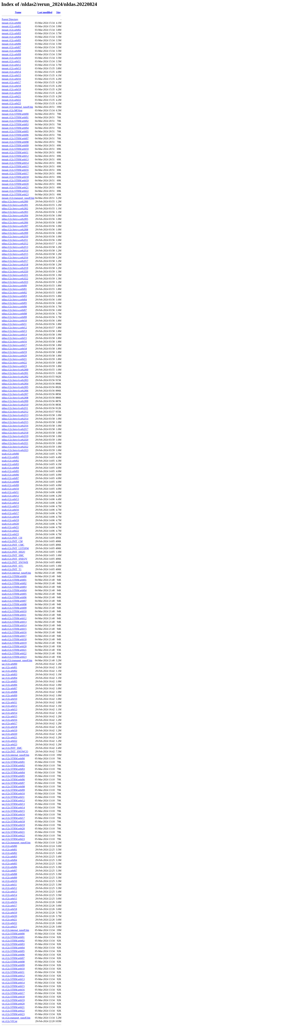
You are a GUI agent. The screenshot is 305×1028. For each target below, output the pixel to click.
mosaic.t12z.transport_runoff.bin (18, 198)
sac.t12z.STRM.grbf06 (13, 779)
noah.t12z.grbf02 (10, 460)
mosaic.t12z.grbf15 (11, 75)
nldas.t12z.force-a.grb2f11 (15, 240)
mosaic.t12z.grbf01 (11, 26)
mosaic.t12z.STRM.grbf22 (15, 191)
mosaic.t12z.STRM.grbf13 (15, 159)
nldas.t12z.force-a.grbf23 (14, 366)
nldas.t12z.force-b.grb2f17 (15, 429)
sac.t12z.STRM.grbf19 (13, 825)
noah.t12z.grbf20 (10, 523)
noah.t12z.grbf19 (10, 520)
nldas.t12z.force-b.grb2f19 (15, 436)
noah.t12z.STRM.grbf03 (14, 586)
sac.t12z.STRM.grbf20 (13, 828)
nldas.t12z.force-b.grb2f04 (15, 383)
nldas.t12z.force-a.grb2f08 (15, 229)
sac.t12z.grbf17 (9, 723)
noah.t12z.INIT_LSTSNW (15, 548)
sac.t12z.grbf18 (9, 727)
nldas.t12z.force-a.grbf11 (14, 324)
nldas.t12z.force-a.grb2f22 (15, 278)
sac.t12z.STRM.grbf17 (13, 818)
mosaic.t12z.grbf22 (11, 100)
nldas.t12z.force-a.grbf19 (14, 352)
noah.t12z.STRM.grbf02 (14, 583)
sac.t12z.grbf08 (9, 692)
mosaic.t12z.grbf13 (11, 68)
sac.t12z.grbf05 (9, 681)
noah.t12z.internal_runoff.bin (16, 572)
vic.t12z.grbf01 (9, 849)
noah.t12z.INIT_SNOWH (15, 562)
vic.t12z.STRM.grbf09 (13, 965)
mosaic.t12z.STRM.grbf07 (15, 138)
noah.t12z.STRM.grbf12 (14, 618)
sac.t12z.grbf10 (9, 699)
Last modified (44, 12)
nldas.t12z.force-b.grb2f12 (15, 411)
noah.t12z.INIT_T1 (11, 569)
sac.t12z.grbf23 (9, 744)
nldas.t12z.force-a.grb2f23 (15, 282)
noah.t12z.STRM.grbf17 (14, 636)
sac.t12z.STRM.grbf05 (13, 776)
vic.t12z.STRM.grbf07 (13, 958)
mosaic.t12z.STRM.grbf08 (15, 142)
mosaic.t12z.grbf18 (11, 86)
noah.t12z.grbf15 (10, 506)
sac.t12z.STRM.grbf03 (13, 769)
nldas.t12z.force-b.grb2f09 (15, 401)
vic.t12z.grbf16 (9, 902)
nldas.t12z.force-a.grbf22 (14, 362)
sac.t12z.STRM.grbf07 (13, 783)
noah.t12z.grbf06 (10, 474)
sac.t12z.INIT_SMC (12, 748)
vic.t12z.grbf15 (9, 898)
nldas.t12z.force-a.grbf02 (14, 292)
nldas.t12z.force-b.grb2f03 (15, 380)
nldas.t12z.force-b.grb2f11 (15, 408)
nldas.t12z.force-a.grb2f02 (15, 208)
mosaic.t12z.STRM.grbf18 (15, 177)
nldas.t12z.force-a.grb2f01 (15, 205)
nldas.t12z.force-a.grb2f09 (15, 233)
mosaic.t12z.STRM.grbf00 (15, 114)
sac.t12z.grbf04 (9, 678)
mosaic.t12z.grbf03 (11, 33)
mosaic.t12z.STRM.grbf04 (15, 128)
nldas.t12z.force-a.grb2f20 (15, 271)
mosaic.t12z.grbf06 (11, 44)
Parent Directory (10, 19)
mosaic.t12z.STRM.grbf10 (15, 149)
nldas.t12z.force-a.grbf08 (14, 313)
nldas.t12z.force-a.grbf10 (14, 320)
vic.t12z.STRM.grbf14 (13, 982)
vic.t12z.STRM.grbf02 (13, 940)
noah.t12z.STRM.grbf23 (14, 657)
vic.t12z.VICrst (9, 1021)
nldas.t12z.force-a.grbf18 (14, 348)
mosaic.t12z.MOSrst (12, 110)
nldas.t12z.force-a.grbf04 (14, 299)
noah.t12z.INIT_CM (12, 541)
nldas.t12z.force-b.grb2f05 (15, 387)
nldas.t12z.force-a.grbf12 (14, 327)
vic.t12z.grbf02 (9, 853)
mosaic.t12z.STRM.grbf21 (15, 187)
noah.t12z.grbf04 (10, 467)
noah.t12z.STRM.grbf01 (14, 579)
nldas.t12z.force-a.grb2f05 (15, 219)
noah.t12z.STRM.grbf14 (14, 625)
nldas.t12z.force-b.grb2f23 (15, 450)
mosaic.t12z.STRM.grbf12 (15, 156)
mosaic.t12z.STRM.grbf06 (15, 135)
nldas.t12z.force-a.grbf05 (14, 303)
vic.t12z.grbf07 (9, 870)
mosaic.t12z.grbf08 (11, 51)
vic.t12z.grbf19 (9, 912)
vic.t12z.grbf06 (9, 867)
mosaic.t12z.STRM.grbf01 (15, 117)
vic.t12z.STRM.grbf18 (13, 996)
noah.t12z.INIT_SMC (13, 555)
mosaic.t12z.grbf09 (11, 54)
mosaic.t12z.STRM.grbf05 (15, 131)
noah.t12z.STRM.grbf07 (14, 601)
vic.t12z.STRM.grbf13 (13, 979)
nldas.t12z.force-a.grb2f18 (15, 264)
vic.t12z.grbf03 (9, 856)
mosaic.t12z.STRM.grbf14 (15, 163)
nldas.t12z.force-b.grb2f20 (15, 439)
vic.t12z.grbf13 (9, 891)
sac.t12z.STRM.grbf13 (13, 804)
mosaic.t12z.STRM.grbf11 (15, 152)
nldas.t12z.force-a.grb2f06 (15, 222)
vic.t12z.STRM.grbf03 (13, 944)
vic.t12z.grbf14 (9, 895)
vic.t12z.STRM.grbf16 (13, 989)
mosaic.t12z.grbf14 (11, 72)
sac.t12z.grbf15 (9, 716)
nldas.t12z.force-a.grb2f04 (15, 215)
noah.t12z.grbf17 (10, 513)
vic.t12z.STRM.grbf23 (13, 1014)
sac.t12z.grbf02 (9, 671)
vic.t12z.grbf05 (9, 863)
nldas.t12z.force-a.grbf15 (14, 338)
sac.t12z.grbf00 (9, 664)
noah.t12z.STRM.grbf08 (14, 604)
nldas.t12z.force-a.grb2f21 (15, 275)
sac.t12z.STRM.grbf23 (13, 839)
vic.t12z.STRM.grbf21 (13, 1007)
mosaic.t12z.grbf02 (11, 30)
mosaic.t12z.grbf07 (11, 47)
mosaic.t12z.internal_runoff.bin (17, 107)
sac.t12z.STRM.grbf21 (13, 832)
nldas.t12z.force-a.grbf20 (14, 355)
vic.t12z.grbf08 (9, 874)
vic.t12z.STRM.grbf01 (13, 937)
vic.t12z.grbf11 (9, 884)
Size (58, 12)
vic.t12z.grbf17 (9, 905)
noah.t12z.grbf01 (10, 457)
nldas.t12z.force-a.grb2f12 (15, 243)
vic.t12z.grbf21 (9, 919)
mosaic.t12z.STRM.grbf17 (15, 173)
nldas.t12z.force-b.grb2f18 (15, 432)
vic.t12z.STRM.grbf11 (13, 972)
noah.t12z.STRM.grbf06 (14, 597)
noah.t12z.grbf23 (10, 534)
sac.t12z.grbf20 (9, 734)
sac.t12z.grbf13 (9, 709)
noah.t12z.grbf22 (10, 530)
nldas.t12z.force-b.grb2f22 (15, 446)
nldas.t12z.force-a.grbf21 (14, 359)
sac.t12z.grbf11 (9, 702)
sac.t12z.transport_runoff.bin (16, 842)
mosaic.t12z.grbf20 (11, 93)
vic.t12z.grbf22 (9, 923)
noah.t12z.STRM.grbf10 (14, 611)
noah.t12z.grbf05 (10, 471)
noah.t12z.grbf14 (10, 502)
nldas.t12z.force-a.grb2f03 (15, 212)
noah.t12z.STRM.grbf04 (14, 590)
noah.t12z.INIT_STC (12, 565)
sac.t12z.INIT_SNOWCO (15, 751)
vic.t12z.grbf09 (9, 877)
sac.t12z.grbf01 (9, 667)
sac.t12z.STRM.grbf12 (13, 800)
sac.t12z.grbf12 (9, 706)
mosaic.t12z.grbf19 (11, 89)
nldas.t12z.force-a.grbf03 (14, 296)
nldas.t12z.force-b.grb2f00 (15, 369)
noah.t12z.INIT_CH (12, 537)
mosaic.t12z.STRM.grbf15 (15, 166)
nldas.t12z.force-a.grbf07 (14, 310)
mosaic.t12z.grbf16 (11, 79)
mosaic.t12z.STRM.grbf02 (15, 121)
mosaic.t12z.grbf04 (11, 37)
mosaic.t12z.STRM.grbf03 (15, 124)
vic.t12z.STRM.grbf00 (13, 933)
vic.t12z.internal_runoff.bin (15, 930)
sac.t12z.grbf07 (9, 688)
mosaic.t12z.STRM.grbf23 (15, 194)
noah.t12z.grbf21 (10, 527)
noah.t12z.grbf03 (10, 464)
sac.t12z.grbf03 (9, 674)
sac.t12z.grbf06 (9, 685)
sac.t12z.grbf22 (9, 741)
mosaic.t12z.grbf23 (11, 103)
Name (18, 12)
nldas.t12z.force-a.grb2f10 (15, 236)
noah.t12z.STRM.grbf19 (14, 643)
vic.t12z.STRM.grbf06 (13, 954)
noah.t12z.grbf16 (10, 509)
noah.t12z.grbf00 (10, 453)
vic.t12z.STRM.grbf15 (13, 986)
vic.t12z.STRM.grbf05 (13, 951)
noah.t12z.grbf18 (10, 516)
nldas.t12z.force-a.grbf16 (14, 341)
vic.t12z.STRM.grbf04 (13, 947)
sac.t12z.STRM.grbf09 (13, 790)
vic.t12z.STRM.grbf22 (13, 1010)
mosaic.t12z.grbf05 (11, 40)
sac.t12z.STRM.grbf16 (13, 814)
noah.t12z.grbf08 (10, 481)
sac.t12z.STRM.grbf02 (13, 765)
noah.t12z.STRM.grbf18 (14, 639)
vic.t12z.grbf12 (9, 888)
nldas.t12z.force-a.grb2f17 (15, 261)
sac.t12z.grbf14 (9, 713)
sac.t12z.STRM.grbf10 (13, 793)
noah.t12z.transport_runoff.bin (17, 660)
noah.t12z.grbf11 (10, 492)
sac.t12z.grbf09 (9, 695)
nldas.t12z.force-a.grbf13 (14, 331)
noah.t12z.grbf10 (10, 488)
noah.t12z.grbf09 (10, 485)
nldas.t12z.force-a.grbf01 (14, 289)
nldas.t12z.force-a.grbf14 (14, 334)
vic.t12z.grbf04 (9, 860)
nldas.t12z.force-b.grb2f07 (15, 394)
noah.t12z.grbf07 (10, 478)
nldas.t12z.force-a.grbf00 (14, 285)
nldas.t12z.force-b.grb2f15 (15, 422)
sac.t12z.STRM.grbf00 (13, 758)
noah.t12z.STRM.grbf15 (14, 629)
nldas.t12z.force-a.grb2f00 (15, 201)
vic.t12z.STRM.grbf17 (13, 993)
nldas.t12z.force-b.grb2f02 (15, 376)
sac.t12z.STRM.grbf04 (13, 772)
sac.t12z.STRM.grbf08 (13, 786)
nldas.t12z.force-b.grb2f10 (15, 404)
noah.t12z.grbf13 (10, 499)
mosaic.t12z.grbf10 (11, 58)
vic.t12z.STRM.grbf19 (13, 1000)
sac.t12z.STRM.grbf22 (13, 835)
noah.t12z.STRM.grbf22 (14, 653)
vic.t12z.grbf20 (9, 916)
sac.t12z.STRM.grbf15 (13, 811)
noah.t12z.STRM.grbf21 (14, 650)
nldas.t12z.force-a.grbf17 (14, 345)
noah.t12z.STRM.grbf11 (14, 615)
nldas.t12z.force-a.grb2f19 (15, 268)
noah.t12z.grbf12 (10, 495)
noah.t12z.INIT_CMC (13, 544)
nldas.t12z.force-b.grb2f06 (15, 390)
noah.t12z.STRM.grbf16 (14, 632)
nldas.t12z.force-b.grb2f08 (15, 397)
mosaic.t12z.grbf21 (11, 96)
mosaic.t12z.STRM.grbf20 (15, 184)
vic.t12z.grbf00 (9, 846)
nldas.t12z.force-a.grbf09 (14, 317)
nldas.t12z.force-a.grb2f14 (15, 250)
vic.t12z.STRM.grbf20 (13, 1003)
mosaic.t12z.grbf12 (11, 65)
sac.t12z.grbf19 (9, 730)
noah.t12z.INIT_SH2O (13, 551)
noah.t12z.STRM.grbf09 (14, 608)
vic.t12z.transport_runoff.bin (16, 1017)
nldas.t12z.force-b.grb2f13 (15, 415)
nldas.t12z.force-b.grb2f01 (15, 373)
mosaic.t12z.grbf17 (11, 82)
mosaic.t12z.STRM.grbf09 (15, 145)
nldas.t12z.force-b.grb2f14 (15, 418)
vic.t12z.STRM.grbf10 (13, 968)
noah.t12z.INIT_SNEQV (14, 558)
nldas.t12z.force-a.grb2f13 (15, 247)
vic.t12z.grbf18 (9, 909)
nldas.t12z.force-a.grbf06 (14, 306)
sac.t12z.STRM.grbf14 (13, 807)
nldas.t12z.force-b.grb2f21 (15, 443)
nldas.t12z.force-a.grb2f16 (15, 257)
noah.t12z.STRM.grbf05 (14, 594)
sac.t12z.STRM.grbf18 (13, 821)
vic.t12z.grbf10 (9, 881)
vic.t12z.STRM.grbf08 (13, 961)
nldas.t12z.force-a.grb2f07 (15, 226)
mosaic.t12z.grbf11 (11, 61)
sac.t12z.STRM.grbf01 (13, 762)
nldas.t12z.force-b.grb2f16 (15, 425)
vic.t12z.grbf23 (9, 926)
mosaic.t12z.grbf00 (11, 22)
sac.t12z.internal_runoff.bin (15, 755)
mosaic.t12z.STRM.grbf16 (15, 170)
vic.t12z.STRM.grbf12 (13, 975)
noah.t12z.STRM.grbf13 (14, 622)
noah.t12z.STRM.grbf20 (14, 646)
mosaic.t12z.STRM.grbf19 (15, 180)
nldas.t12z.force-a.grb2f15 (15, 254)
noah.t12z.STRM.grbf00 (14, 576)
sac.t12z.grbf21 (9, 737)
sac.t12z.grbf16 (9, 720)
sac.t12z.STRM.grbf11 (13, 797)
